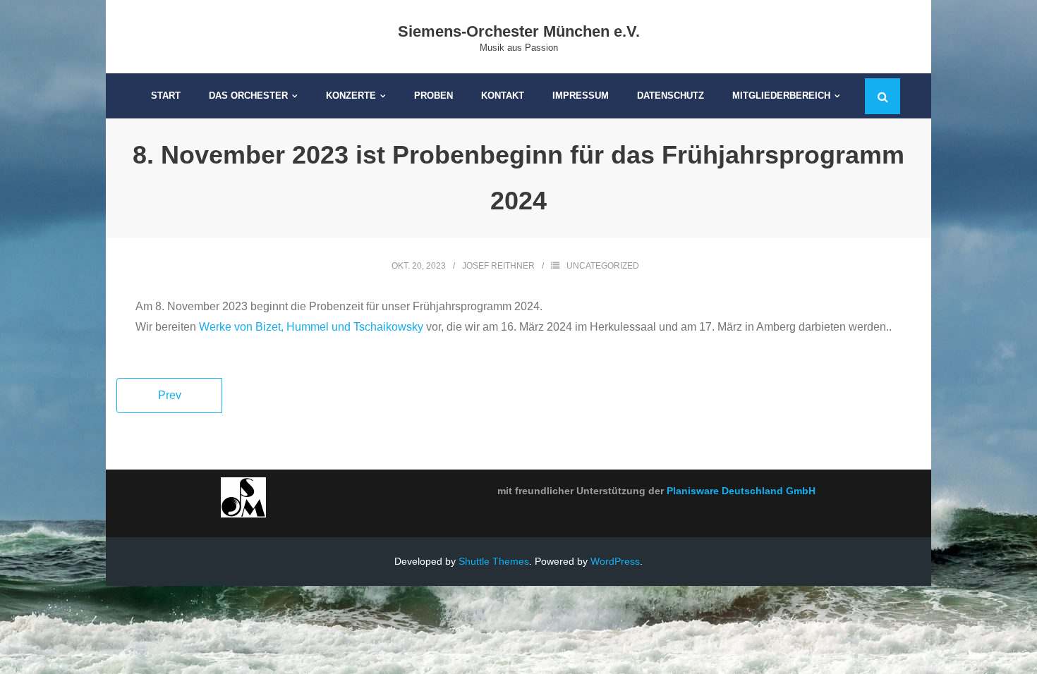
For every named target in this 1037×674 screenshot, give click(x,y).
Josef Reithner (498, 266)
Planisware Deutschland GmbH (741, 490)
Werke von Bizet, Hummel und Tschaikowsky (311, 327)
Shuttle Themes (494, 561)
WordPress (615, 561)
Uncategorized (602, 266)
